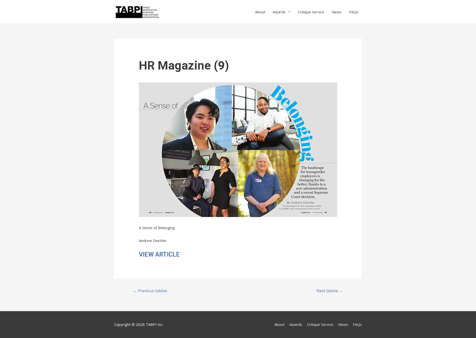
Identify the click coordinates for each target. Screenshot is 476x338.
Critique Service (311, 11)
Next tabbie (329, 290)
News (337, 11)
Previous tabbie (150, 290)
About (260, 11)
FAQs (353, 11)
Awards (279, 11)
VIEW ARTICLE (159, 254)
